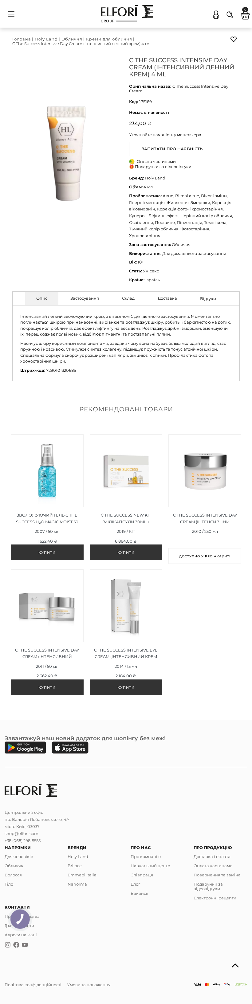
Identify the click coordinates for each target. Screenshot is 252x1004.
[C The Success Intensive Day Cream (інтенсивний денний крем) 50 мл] (47, 633)
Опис (41, 298)
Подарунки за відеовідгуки (208, 886)
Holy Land (46, 39)
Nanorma (77, 884)
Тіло (9, 884)
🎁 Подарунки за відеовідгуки (160, 166)
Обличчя (71, 39)
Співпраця (142, 874)
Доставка (167, 298)
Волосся (13, 874)
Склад (128, 298)
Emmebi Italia (82, 874)
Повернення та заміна (217, 874)
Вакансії (139, 893)
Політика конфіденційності (33, 984)
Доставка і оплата (212, 856)
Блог (135, 884)
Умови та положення (89, 984)
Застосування (84, 298)
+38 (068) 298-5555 (23, 840)
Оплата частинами (213, 865)
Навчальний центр (150, 865)
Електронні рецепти (215, 897)
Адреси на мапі (21, 934)
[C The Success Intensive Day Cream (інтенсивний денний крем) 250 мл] (204, 499)
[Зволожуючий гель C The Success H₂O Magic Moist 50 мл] (47, 498)
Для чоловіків (19, 856)
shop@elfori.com (21, 833)
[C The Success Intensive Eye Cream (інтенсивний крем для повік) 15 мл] (126, 633)
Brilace (75, 865)
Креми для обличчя (109, 39)
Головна (21, 39)
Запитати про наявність (172, 148)
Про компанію (146, 856)
